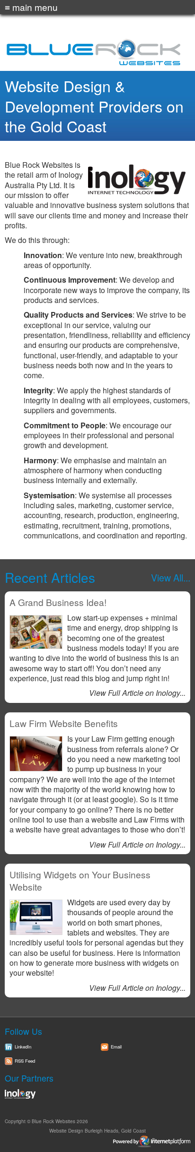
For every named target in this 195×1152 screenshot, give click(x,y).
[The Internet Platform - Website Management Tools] (97, 1141)
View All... (170, 577)
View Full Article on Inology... (137, 692)
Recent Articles (50, 577)
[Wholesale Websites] (97, 1094)
